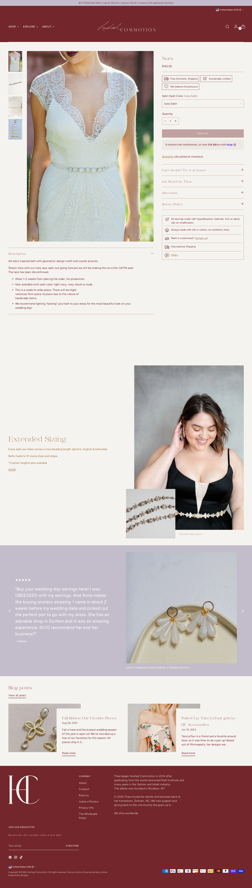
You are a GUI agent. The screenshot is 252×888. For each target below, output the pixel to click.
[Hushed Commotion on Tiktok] (21, 858)
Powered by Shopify (18, 875)
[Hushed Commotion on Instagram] (16, 858)
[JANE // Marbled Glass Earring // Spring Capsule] (181, 607)
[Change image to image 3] (15, 106)
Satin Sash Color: (180, 96)
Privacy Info (86, 807)
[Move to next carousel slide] (241, 347)
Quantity (167, 113)
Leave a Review (88, 801)
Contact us (201, 238)
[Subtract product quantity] (175, 121)
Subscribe (72, 845)
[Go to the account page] (234, 26)
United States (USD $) (230, 9)
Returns (84, 795)
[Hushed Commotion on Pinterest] (10, 858)
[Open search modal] (227, 26)
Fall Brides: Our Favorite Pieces (89, 718)
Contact (84, 789)
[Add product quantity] (165, 121)
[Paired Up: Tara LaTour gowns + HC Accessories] (164, 731)
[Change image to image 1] (15, 61)
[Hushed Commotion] (126, 27)
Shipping (167, 156)
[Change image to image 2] (15, 84)
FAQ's (174, 255)
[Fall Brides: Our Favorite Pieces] (44, 731)
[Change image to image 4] (15, 129)
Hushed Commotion (37, 872)
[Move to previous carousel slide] (233, 347)
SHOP (12, 469)
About (83, 783)
